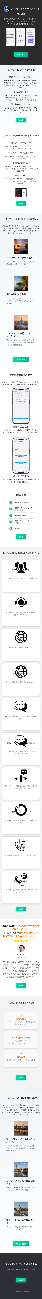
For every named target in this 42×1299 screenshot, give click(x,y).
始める (21, 120)
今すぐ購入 (21, 54)
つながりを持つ (21, 359)
